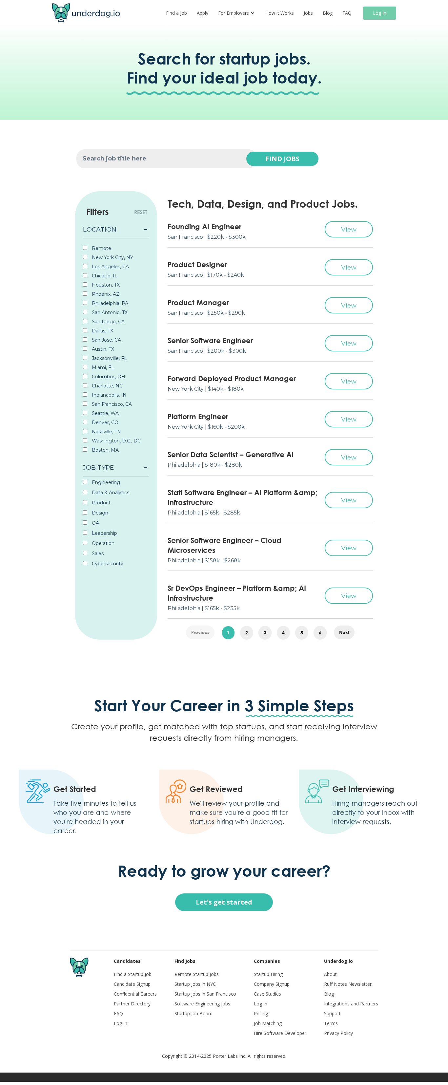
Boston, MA (105, 450)
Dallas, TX (102, 331)
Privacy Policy (338, 1033)
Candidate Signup (132, 984)
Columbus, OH (108, 377)
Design (99, 513)
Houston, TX (105, 285)
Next (344, 632)
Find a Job (176, 13)
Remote (101, 248)
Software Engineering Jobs (202, 1004)
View (348, 229)
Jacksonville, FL (109, 358)
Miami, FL (102, 367)
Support (332, 1013)
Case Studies (267, 994)
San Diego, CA (108, 322)
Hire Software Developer (280, 1033)
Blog (328, 13)
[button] (236, 13)
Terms (331, 1023)
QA (95, 523)
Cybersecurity (107, 564)
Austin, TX (102, 349)
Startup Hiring (268, 974)
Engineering (105, 482)
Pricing (261, 1013)
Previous (200, 632)
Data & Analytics (110, 493)
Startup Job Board (193, 1013)
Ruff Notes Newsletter (348, 984)
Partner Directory (132, 1004)
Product (101, 503)
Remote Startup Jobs (196, 974)
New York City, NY (112, 257)
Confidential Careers (135, 994)
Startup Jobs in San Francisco (205, 994)
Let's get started (224, 902)
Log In (379, 13)
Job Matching (268, 1023)
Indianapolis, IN (109, 395)
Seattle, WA (105, 413)
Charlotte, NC (107, 386)
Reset (140, 212)
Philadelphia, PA (109, 303)
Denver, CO (104, 422)
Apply (202, 13)
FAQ (347, 13)
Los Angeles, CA (110, 267)
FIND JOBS (282, 158)
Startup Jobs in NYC (195, 984)
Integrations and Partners (351, 1004)
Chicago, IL (104, 276)
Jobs (308, 13)
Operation (102, 543)
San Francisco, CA (111, 404)
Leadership (104, 533)
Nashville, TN (106, 432)
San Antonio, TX (109, 312)
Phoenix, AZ (105, 294)
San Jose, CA (106, 340)
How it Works (279, 13)
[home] (86, 13)
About (330, 974)
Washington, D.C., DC (116, 441)
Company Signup (272, 984)
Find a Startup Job (133, 974)
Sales (97, 553)
